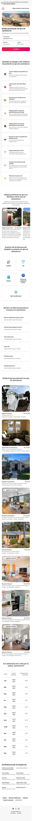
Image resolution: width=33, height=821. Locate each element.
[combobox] (16, 39)
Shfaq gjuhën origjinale (9, 3)
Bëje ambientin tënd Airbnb (21, 8)
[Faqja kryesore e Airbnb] (3, 8)
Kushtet (19, 813)
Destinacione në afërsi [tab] (8, 768)
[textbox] (9, 44)
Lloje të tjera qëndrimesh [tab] (22, 768)
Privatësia (13, 813)
